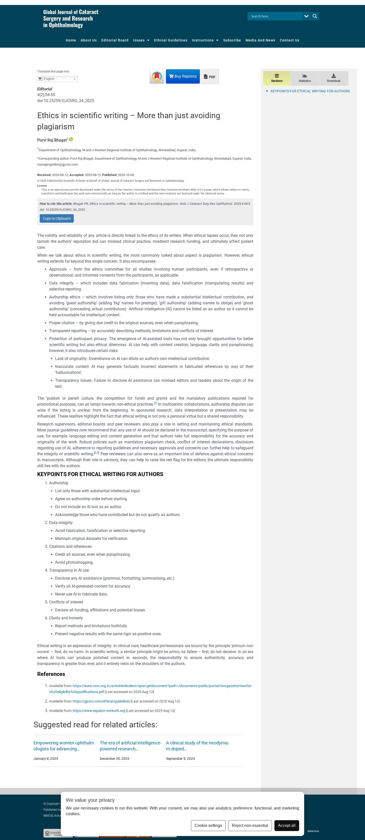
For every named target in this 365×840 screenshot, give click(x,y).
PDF (212, 77)
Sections (277, 81)
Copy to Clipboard (57, 218)
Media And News (260, 40)
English (48, 79)
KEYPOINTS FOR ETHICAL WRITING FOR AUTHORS (310, 91)
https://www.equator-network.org (99, 711)
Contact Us (289, 40)
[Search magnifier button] (315, 16)
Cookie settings (208, 825)
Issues (139, 40)
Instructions (203, 40)
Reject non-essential (250, 825)
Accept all (286, 825)
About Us (89, 40)
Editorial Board (115, 40)
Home (71, 40)
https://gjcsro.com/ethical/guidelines (101, 701)
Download (333, 81)
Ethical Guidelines (170, 40)
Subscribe (232, 40)
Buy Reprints (185, 76)
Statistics (305, 81)
